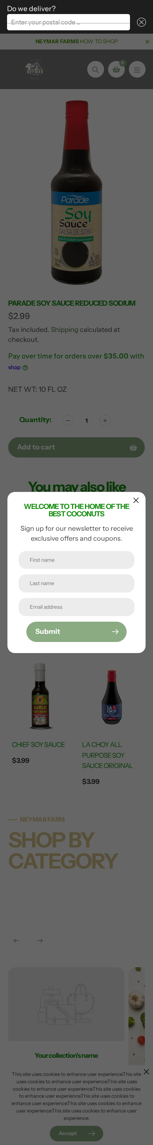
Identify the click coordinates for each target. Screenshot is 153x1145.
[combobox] (68, 22)
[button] (140, 22)
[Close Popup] (136, 500)
